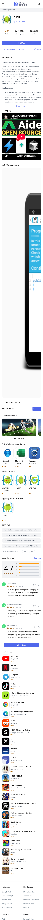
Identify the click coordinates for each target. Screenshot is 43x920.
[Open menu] (3, 3)
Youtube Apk (7, 907)
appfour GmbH (19, 21)
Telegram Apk (7, 903)
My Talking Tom (29, 892)
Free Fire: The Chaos (31, 900)
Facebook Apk (7, 896)
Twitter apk (6, 900)
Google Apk (6, 892)
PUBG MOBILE (28, 903)
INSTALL (22, 43)
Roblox (26, 907)
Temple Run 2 (28, 896)
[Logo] (20, 3)
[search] (39, 4)
